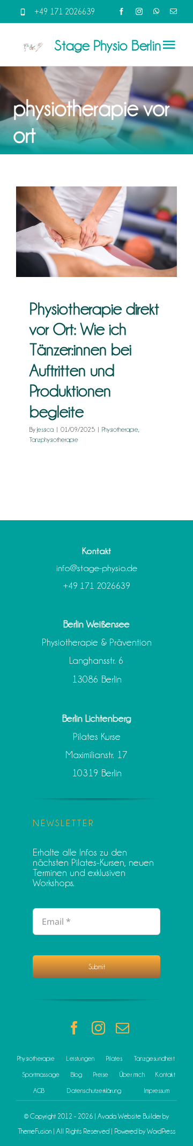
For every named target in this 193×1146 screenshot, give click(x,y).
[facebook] (121, 11)
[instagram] (139, 11)
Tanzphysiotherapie (53, 439)
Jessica (45, 429)
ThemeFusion (34, 1131)
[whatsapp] (156, 11)
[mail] (173, 11)
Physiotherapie (120, 429)
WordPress (161, 1131)
